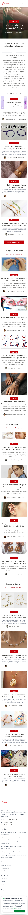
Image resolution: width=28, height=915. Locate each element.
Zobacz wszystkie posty (14, 254)
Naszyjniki (3, 887)
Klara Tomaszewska (6, 871)
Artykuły (4, 829)
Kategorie (4, 875)
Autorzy (4, 862)
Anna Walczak (5, 868)
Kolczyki (14, 444)
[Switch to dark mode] (22, 3)
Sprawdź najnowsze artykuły (14, 242)
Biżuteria (14, 612)
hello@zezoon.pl (7, 824)
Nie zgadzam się (8, 911)
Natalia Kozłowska (6, 865)
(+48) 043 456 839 (7, 822)
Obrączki (3, 890)
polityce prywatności (16, 908)
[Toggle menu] (25, 4)
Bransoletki (14, 21)
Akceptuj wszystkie (20, 911)
